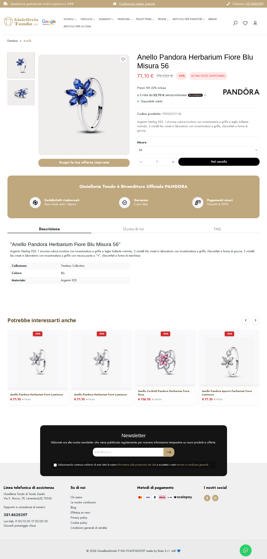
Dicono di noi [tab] (133, 229)
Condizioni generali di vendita (88, 528)
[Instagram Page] (215, 498)
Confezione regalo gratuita (137, 3)
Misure (142, 142)
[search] (235, 23)
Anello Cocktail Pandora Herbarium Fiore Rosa (163, 392)
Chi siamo (76, 497)
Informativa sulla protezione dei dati (136, 464)
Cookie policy (78, 523)
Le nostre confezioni (83, 502)
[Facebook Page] (207, 498)
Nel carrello (219, 162)
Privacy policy (78, 518)
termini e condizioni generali (192, 464)
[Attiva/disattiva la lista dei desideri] (123, 59)
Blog (73, 507)
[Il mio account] (255, 23)
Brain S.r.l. (164, 551)
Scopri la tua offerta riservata (84, 162)
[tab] (49, 229)
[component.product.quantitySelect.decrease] (141, 162)
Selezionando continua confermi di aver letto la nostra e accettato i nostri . (133, 464)
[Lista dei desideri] (245, 23)
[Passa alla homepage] (22, 21)
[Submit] (168, 452)
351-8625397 (254, 3)
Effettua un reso (80, 512)
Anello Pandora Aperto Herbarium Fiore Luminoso (227, 392)
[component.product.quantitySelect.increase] (173, 162)
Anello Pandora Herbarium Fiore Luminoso (36, 394)
